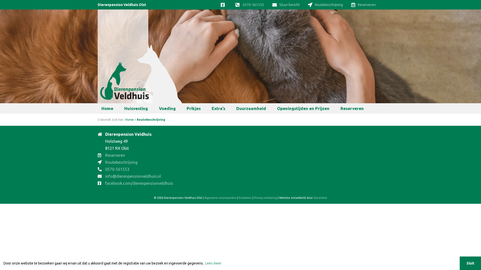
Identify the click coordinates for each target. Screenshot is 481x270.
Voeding (167, 108)
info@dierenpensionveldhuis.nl (133, 176)
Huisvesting (136, 108)
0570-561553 (253, 5)
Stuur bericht (289, 5)
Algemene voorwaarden (220, 197)
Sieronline (320, 197)
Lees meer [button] (213, 263)
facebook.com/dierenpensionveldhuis (139, 183)
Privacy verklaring (265, 197)
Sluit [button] (470, 263)
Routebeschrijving (329, 5)
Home (107, 108)
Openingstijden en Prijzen (303, 108)
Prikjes (194, 108)
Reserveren (367, 5)
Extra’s (218, 108)
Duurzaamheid (251, 108)
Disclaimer (245, 197)
